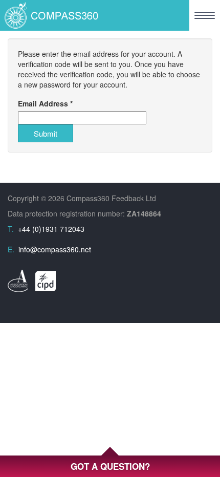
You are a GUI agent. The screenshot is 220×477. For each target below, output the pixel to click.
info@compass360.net (54, 249)
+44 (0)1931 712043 (51, 229)
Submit (45, 133)
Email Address (45, 103)
